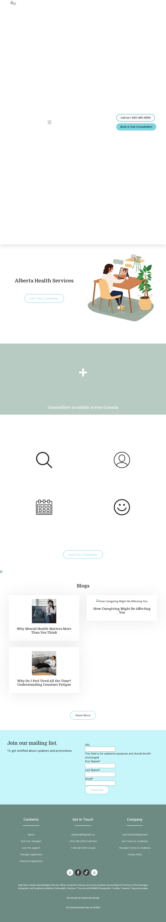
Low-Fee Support (31, 848)
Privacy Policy (135, 854)
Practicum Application (31, 861)
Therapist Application (31, 854)
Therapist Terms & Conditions (135, 848)
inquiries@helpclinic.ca (83, 834)
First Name (92, 761)
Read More (83, 715)
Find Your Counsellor (44, 298)
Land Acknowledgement (135, 834)
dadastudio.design (90, 897)
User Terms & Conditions (134, 841)
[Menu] (49, 122)
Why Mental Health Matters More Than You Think (44, 630)
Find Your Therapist (31, 841)
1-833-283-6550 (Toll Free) (83, 841)
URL (87, 745)
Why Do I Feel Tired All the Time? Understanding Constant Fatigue (44, 683)
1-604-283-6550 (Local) (83, 848)
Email (89, 779)
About (31, 834)
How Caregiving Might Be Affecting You (122, 610)
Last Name (92, 770)
